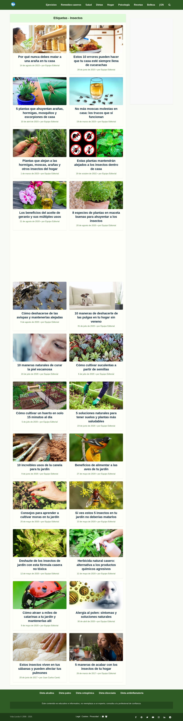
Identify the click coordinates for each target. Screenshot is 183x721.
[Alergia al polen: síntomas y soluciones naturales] (96, 595)
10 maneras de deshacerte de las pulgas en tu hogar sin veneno (96, 317)
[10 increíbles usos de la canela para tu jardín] (39, 447)
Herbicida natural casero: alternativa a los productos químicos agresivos (96, 565)
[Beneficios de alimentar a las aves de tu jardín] (96, 447)
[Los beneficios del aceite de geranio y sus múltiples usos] (39, 195)
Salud (88, 5)
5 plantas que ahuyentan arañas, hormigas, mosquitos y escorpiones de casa (39, 113)
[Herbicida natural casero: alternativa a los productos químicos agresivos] (96, 543)
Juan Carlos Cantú (51, 677)
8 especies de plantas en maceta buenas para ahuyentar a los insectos (96, 217)
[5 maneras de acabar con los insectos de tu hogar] (96, 647)
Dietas (99, 5)
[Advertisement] (68, 257)
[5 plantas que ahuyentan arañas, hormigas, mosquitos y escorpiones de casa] (39, 91)
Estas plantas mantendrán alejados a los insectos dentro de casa (96, 165)
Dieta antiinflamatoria (132, 693)
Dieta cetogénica (85, 693)
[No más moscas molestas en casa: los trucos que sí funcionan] (96, 91)
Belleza (151, 5)
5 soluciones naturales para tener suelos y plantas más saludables (96, 417)
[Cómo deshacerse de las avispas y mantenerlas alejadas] (39, 296)
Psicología (124, 5)
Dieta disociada (107, 693)
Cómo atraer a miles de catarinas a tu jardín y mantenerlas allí (40, 617)
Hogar (110, 5)
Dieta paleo (65, 693)
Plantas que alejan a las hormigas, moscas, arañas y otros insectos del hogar (39, 165)
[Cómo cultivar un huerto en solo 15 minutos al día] (39, 395)
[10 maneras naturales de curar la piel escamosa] (39, 348)
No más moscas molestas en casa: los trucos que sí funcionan (96, 113)
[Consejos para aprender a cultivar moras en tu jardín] (39, 495)
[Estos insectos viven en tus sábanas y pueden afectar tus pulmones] (39, 647)
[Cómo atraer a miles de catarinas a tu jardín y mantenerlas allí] (39, 595)
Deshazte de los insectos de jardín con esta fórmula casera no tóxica (39, 565)
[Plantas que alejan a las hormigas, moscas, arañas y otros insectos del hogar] (39, 143)
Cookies (85, 716)
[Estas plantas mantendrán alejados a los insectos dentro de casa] (96, 143)
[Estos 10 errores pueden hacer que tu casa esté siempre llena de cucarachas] (96, 39)
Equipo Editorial (52, 65)
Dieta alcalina (47, 693)
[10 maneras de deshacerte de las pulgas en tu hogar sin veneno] (96, 296)
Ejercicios (51, 5)
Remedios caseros (71, 5)
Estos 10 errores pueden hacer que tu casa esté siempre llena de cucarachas (96, 61)
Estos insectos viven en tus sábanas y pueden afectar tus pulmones (39, 669)
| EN (161, 5)
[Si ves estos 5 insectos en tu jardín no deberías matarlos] (96, 495)
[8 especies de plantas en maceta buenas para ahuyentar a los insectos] (96, 195)
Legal (78, 716)
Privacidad (94, 716)
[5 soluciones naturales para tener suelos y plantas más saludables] (96, 395)
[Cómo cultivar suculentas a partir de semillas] (96, 348)
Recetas (138, 5)
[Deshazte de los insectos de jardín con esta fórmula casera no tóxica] (39, 543)
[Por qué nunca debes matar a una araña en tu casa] (39, 39)
